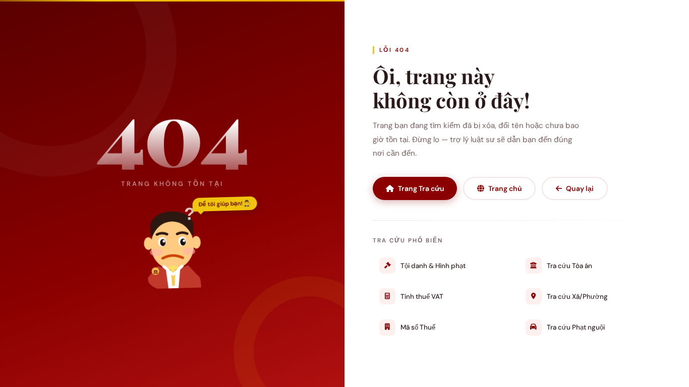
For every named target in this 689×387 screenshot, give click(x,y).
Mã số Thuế (417, 327)
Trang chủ (505, 188)
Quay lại (580, 188)
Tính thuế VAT (421, 296)
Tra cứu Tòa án (569, 266)
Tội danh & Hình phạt (433, 266)
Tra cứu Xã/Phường (577, 296)
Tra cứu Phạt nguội (576, 327)
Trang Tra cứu (421, 188)
